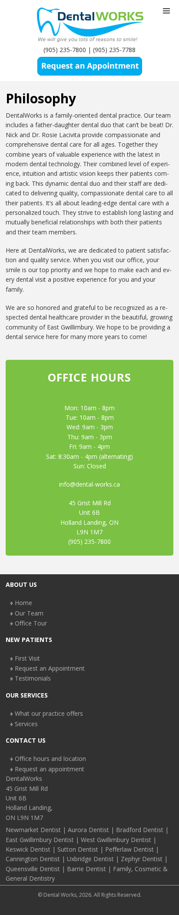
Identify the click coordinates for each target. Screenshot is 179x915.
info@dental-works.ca (89, 484)
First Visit (27, 658)
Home (23, 603)
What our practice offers (49, 713)
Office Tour (31, 623)
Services (26, 724)
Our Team (29, 613)
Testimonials (33, 678)
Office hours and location (50, 758)
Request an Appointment (50, 668)
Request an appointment (49, 769)
